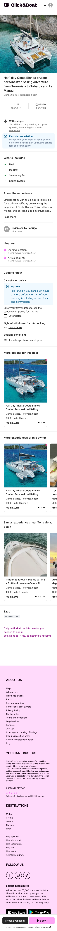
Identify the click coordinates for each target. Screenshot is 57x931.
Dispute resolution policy (18, 736)
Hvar (8, 828)
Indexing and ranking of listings (21, 732)
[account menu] (50, 5)
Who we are (12, 692)
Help (8, 688)
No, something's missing (36, 635)
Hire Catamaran (14, 844)
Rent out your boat (15, 703)
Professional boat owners (18, 706)
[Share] (52, 20)
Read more (10, 216)
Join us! (10, 728)
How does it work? (15, 695)
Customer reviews (15, 788)
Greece (9, 821)
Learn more (15, 327)
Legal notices (12, 721)
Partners (10, 725)
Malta (9, 814)
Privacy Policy (13, 710)
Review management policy (19, 739)
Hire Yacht (11, 851)
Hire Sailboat (12, 836)
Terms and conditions (16, 717)
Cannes (10, 825)
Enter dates (15, 315)
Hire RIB (10, 847)
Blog (8, 743)
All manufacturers (15, 855)
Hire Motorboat (13, 840)
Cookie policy (12, 714)
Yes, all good (11, 635)
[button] (28, 71)
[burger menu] (44, 4)
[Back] (4, 19)
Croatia (9, 817)
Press (9, 699)
